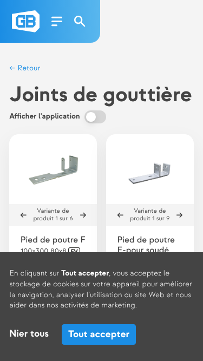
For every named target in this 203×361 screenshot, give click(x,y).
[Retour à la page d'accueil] (26, 21)
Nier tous (29, 334)
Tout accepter (98, 334)
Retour (28, 68)
